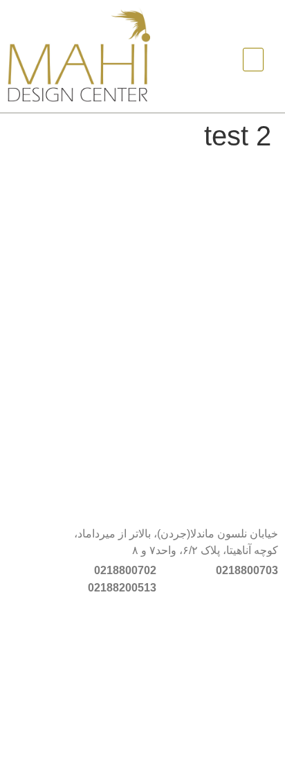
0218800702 (125, 570)
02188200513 (122, 588)
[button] (253, 59)
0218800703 (247, 570)
